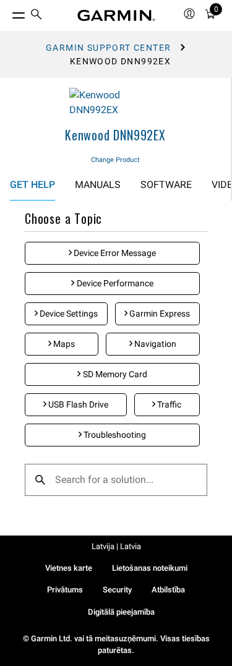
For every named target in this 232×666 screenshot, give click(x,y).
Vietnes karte (68, 568)
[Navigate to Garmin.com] (116, 15)
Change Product (115, 160)
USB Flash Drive (77, 404)
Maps (63, 344)
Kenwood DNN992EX (115, 135)
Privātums (65, 589)
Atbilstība (168, 589)
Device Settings (68, 313)
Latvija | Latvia (116, 546)
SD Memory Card (114, 374)
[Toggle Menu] (7, 12)
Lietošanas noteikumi (149, 568)
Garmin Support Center (108, 48)
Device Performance (114, 283)
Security (117, 589)
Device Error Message (114, 253)
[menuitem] (36, 16)
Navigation (154, 344)
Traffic (168, 404)
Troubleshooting (114, 435)
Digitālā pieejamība (121, 612)
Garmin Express (158, 313)
